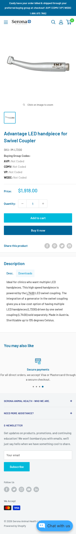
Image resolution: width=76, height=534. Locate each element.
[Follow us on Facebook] (6, 489)
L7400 (30, 293)
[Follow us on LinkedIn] (36, 489)
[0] (68, 22)
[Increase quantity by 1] (43, 204)
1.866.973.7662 (38, 13)
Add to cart (38, 218)
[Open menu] (6, 22)
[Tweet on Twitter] (62, 246)
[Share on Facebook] (47, 246)
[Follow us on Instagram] (21, 489)
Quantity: (10, 203)
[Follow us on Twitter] (14, 489)
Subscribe (17, 466)
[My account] (61, 22)
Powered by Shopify (15, 525)
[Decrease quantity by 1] (22, 204)
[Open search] (53, 22)
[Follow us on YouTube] (29, 489)
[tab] (10, 273)
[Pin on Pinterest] (54, 246)
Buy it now (38, 230)
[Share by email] (69, 246)
